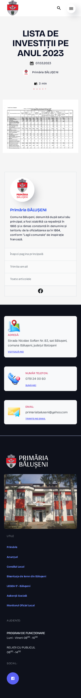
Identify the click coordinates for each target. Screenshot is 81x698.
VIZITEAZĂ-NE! (16, 351)
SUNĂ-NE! (30, 385)
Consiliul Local (15, 566)
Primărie (12, 547)
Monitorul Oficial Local (20, 605)
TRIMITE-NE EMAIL (35, 418)
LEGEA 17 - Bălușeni (18, 586)
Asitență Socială (17, 595)
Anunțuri (12, 557)
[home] (12, 8)
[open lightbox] (40, 126)
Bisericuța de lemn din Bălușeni (26, 576)
